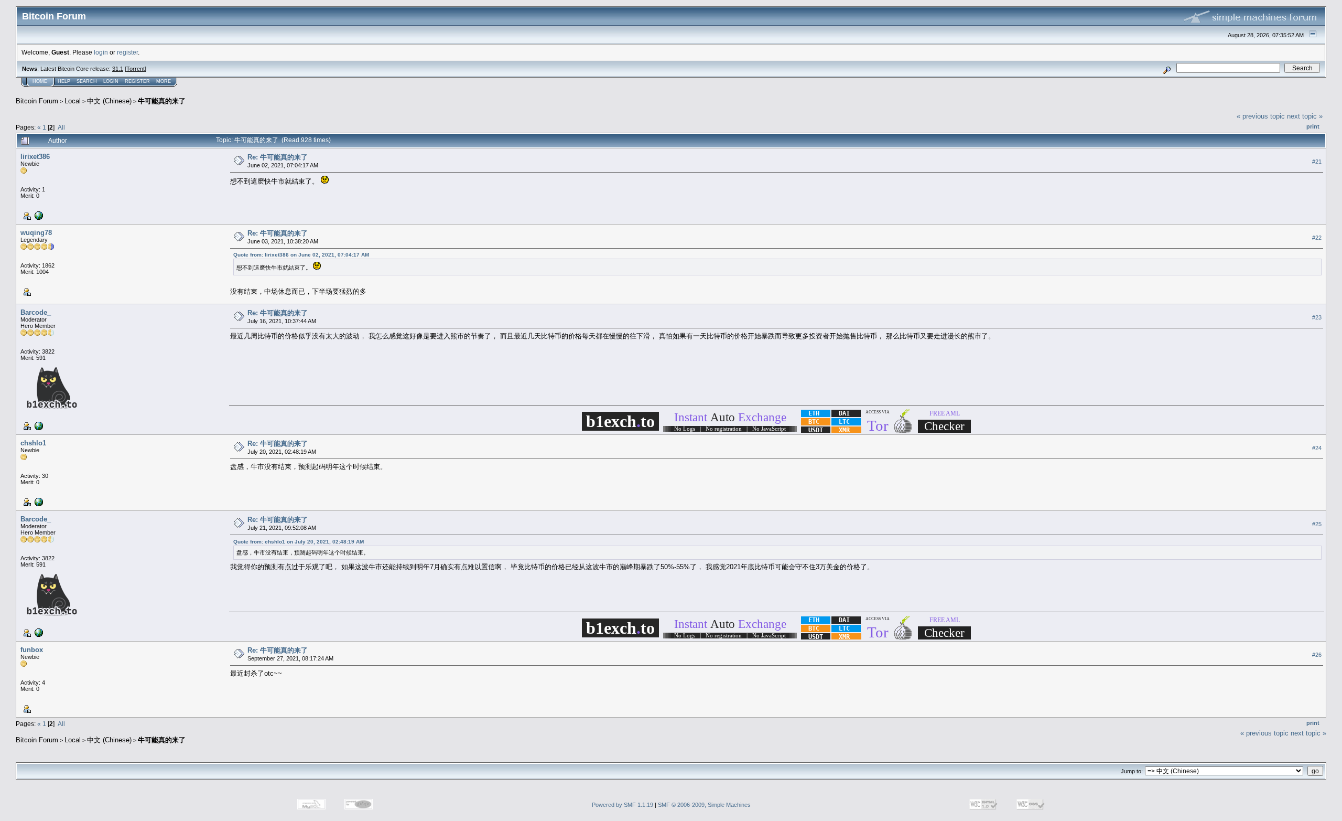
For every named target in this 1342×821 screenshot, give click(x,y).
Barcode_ (35, 312)
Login (110, 81)
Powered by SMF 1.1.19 (622, 805)
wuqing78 (36, 233)
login (101, 52)
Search (87, 81)
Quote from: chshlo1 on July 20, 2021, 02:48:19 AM (298, 542)
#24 (1317, 448)
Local (72, 101)
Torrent (135, 69)
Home (40, 81)
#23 (1317, 318)
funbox (31, 650)
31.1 (117, 69)
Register (137, 81)
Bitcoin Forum (37, 101)
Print (1312, 126)
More (163, 81)
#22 (1317, 237)
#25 (1317, 524)
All (61, 127)
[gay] (38, 215)
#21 (1317, 161)
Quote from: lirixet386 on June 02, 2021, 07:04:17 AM (301, 255)
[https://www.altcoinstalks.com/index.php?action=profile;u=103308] (38, 425)
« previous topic (1261, 116)
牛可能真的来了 (162, 101)
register (127, 52)
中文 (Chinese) (109, 101)
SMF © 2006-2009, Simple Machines (704, 805)
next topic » (1305, 116)
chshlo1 (33, 443)
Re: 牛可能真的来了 (277, 157)
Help (64, 81)
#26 (1317, 655)
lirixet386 (35, 157)
